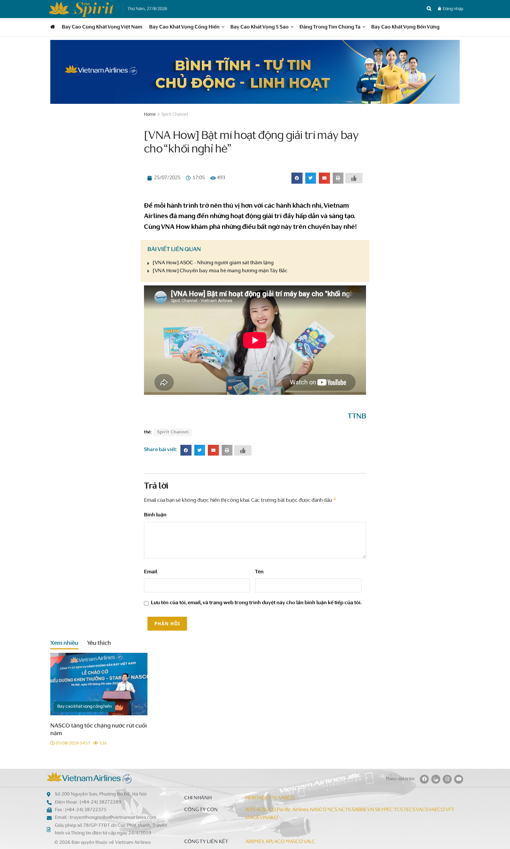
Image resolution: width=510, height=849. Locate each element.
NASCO (318, 810)
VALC (309, 841)
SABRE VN (363, 810)
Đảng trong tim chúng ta (329, 27)
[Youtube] (458, 779)
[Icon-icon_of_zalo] (435, 779)
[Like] (354, 178)
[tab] (64, 644)
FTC (273, 798)
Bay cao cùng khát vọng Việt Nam (102, 27)
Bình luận (155, 515)
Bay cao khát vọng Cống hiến (184, 27)
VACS (422, 810)
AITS (250, 810)
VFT (449, 810)
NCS (332, 810)
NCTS (344, 810)
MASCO (294, 841)
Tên (259, 572)
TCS (398, 810)
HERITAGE (256, 798)
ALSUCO (266, 810)
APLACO (274, 841)
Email (150, 572)
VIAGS (252, 818)
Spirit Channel (174, 115)
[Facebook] (424, 779)
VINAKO (269, 818)
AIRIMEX (254, 841)
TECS (409, 810)
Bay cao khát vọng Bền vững (405, 27)
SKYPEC (384, 810)
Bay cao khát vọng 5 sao (259, 27)
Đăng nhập (452, 9)
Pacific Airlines (293, 810)
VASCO (287, 798)
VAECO (437, 810)
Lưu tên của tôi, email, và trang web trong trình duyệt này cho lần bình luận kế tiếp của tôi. (256, 603)
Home (150, 115)
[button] (297, 178)
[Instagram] (447, 779)
